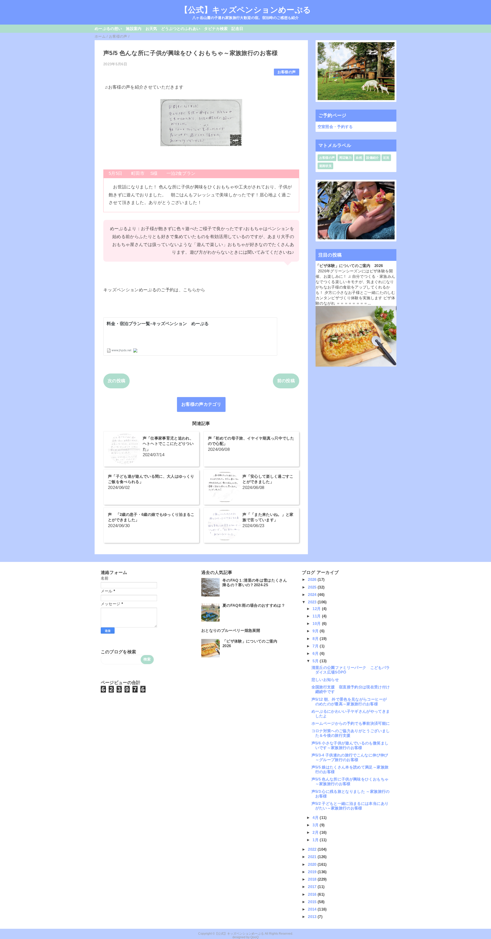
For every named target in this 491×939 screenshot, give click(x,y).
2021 (313, 857)
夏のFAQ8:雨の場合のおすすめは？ (253, 605)
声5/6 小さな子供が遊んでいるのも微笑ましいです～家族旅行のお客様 (349, 745)
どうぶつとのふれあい (180, 28)
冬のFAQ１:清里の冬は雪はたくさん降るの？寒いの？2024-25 (254, 582)
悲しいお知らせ (325, 679)
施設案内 (133, 28)
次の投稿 (116, 380)
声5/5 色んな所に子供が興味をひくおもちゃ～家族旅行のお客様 (349, 781)
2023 (313, 602)
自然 (359, 157)
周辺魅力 (345, 157)
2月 (316, 832)
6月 (316, 653)
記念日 (237, 28)
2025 (313, 587)
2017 (313, 886)
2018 (313, 879)
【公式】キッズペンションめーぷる (245, 9)
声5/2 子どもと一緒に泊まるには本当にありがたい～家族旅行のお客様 (349, 805)
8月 (316, 638)
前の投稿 (286, 380)
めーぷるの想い (108, 28)
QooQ (254, 937)
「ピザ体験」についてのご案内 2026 (349, 265)
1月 (316, 840)
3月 (316, 825)
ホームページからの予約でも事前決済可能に (350, 723)
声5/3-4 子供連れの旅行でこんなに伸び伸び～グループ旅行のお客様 (349, 757)
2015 (313, 902)
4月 (316, 817)
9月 (316, 631)
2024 (313, 594)
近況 (386, 157)
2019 (313, 872)
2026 (313, 579)
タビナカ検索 (216, 28)
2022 (313, 849)
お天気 (151, 28)
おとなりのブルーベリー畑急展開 (230, 630)
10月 (317, 623)
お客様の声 (286, 72)
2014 (313, 909)
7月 (316, 646)
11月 (317, 616)
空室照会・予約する (335, 126)
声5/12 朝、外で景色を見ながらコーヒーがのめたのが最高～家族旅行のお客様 (349, 701)
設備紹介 (372, 157)
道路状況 (325, 166)
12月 (317, 608)
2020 (313, 864)
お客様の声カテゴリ (201, 404)
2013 (313, 916)
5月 (316, 661)
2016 (313, 894)
